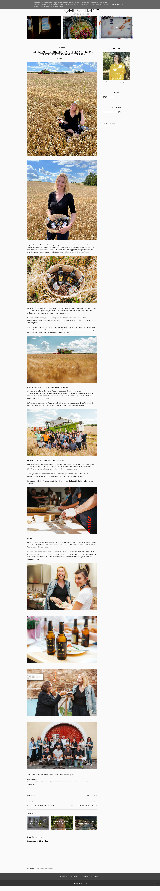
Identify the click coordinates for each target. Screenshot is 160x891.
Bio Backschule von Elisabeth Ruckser (77, 252)
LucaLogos (84, 883)
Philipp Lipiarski (69, 775)
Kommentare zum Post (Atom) (43, 868)
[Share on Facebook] (92, 795)
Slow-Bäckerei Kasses (56, 544)
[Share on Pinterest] (96, 795)
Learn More (116, 4)
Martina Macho (39, 782)
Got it (124, 4)
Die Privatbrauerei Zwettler (44, 250)
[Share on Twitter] (94, 795)
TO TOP (156, 884)
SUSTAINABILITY (61, 47)
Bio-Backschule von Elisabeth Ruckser (44, 552)
